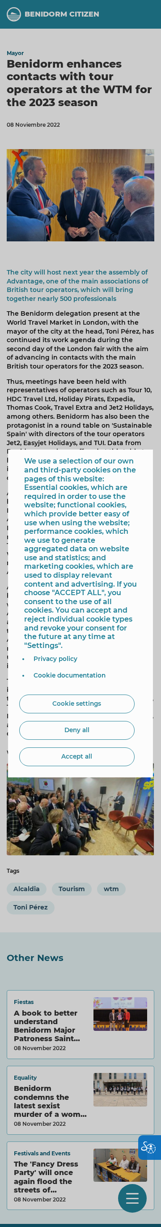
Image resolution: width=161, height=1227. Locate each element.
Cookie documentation (70, 675)
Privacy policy (55, 658)
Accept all (76, 756)
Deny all (76, 730)
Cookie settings (76, 703)
